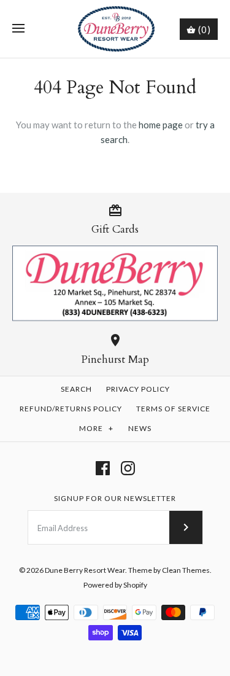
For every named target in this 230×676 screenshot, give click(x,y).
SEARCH (76, 389)
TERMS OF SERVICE (173, 408)
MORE (96, 428)
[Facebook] (103, 468)
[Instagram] (128, 468)
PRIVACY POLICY (138, 389)
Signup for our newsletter (115, 498)
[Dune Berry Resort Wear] (115, 29)
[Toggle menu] (18, 28)
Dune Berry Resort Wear (85, 570)
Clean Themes (186, 570)
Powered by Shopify (115, 584)
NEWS (139, 428)
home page (161, 124)
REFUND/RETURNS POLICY (71, 408)
